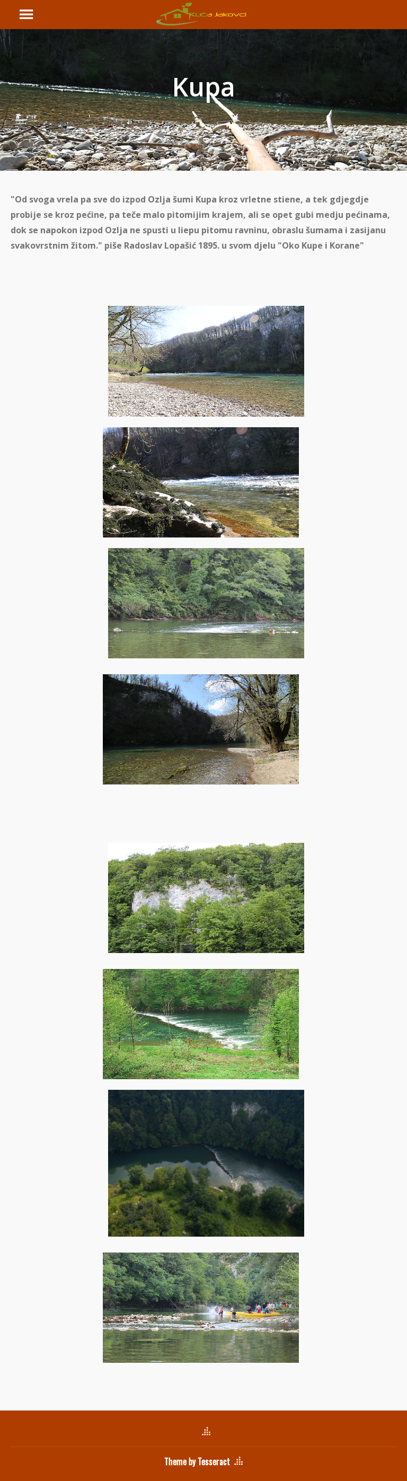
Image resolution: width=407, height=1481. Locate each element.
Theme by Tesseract (197, 1461)
